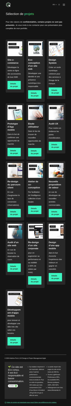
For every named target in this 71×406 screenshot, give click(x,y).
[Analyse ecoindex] (13, 386)
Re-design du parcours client (13, 184)
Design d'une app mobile (54, 245)
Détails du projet (14, 85)
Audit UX (53, 123)
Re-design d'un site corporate (33, 245)
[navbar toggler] (63, 4)
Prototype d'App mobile (12, 126)
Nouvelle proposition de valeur (55, 184)
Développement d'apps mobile (14, 312)
